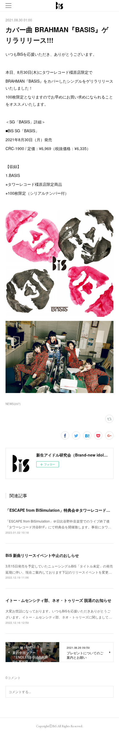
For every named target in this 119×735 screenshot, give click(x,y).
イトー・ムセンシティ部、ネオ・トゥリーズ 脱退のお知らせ (58, 600)
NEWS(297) (13, 404)
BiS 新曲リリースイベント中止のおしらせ (42, 555)
